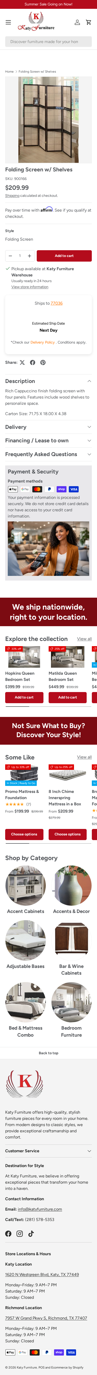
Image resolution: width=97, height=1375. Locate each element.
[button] (88, 22)
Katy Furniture (27, 1367)
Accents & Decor (71, 911)
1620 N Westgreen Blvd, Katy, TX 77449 (42, 1274)
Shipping (12, 195)
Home (9, 71)
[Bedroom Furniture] (71, 1002)
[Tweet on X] (22, 362)
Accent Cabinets (25, 911)
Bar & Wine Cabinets (71, 969)
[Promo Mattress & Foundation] (24, 775)
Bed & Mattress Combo (25, 1031)
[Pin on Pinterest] (43, 362)
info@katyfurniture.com (40, 1209)
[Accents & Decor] (71, 886)
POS (41, 1367)
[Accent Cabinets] (25, 886)
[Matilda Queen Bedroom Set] (68, 657)
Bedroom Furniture (71, 1031)
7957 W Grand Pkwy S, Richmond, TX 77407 (46, 1318)
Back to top (48, 1053)
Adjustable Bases (25, 966)
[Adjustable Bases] (25, 940)
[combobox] (48, 41)
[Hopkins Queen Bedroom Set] (24, 657)
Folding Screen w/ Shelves (37, 71)
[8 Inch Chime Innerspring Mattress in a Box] (68, 775)
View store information (29, 287)
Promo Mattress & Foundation (22, 794)
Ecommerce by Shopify (67, 1367)
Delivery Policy (43, 342)
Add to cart (64, 256)
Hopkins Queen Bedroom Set (19, 676)
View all (84, 638)
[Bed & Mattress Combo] (25, 1002)
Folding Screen (19, 239)
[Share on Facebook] (32, 362)
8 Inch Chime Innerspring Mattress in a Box (65, 797)
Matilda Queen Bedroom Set (63, 676)
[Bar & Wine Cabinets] (71, 940)
